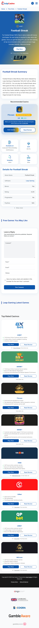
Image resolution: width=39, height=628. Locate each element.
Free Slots (11, 9)
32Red (19, 494)
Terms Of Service (16, 347)
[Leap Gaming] (19, 58)
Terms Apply (16, 538)
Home (3, 9)
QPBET (19, 526)
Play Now (19, 49)
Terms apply (16, 53)
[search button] (32, 3)
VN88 (19, 463)
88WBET (19, 366)
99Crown (19, 557)
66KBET (19, 429)
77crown (19, 398)
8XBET (19, 335)
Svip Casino (29, 577)
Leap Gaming (30, 181)
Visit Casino (11, 130)
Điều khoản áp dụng (16, 475)
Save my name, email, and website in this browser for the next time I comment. (19, 280)
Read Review (28, 130)
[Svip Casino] (8, 3)
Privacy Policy (14, 582)
